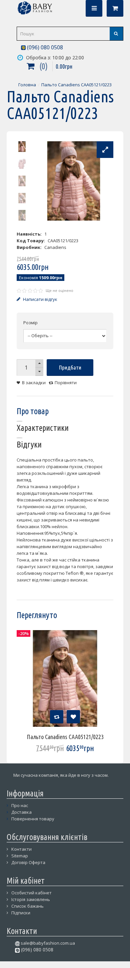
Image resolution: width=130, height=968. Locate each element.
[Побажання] (73, 716)
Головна (27, 85)
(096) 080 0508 (44, 47)
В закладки (34, 383)
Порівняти (66, 383)
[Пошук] (116, 33)
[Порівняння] (56, 716)
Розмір (30, 323)
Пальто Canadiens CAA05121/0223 (76, 85)
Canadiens (55, 247)
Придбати (70, 367)
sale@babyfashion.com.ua (47, 943)
